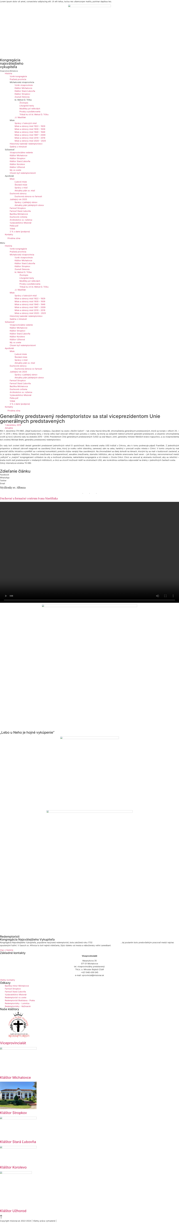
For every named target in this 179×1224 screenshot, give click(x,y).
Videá (12, 228)
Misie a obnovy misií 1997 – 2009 (30, 135)
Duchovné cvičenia (18, 217)
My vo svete (15, 170)
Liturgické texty (26, 105)
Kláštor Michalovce (23, 88)
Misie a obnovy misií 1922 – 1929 (30, 126)
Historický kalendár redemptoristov (26, 143)
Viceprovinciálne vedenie (21, 152)
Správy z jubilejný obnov (26, 202)
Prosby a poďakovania (29, 111)
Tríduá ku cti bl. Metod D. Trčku (33, 114)
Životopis (23, 102)
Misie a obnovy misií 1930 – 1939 (30, 129)
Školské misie (21, 184)
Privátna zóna (14, 238)
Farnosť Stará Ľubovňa (20, 211)
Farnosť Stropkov (18, 208)
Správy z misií (21, 187)
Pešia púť (14, 225)
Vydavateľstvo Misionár (21, 223)
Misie (12, 179)
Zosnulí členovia (22, 97)
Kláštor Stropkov (22, 94)
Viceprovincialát (13, 1043)
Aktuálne (9, 428)
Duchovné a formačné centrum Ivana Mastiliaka (29, 498)
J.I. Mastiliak (20, 117)
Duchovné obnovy (18, 193)
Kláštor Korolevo (17, 164)
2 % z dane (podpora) (20, 231)
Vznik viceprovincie (24, 85)
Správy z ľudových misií (26, 123)
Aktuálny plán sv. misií (25, 190)
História (8, 73)
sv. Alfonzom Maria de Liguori (107, 942)
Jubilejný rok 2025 (18, 199)
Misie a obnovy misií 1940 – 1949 (30, 132)
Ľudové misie (21, 182)
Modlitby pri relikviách (29, 108)
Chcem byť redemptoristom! (23, 173)
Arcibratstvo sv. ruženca (21, 220)
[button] (89, 242)
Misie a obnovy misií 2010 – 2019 (30, 138)
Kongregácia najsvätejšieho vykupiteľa (11, 65)
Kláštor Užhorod (17, 167)
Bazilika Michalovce (19, 214)
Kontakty (9, 234)
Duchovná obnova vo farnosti (28, 196)
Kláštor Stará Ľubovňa (25, 91)
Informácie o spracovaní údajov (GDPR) (75, 1221)
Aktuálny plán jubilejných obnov (29, 205)
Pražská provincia (18, 79)
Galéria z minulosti (18, 146)
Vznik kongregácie (18, 76)
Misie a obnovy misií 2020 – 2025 (30, 141)
